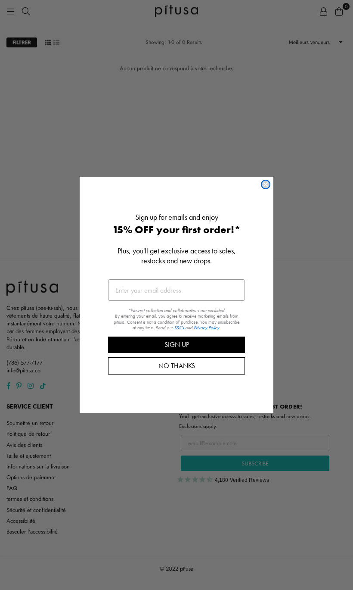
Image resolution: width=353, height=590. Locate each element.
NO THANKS (176, 365)
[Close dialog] (265, 184)
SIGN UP (176, 344)
